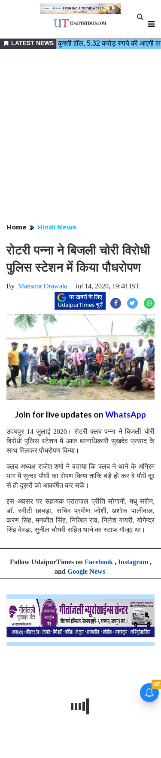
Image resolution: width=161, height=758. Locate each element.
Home (16, 227)
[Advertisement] (80, 136)
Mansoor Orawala (42, 286)
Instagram (133, 562)
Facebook (99, 562)
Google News (86, 571)
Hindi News (56, 227)
